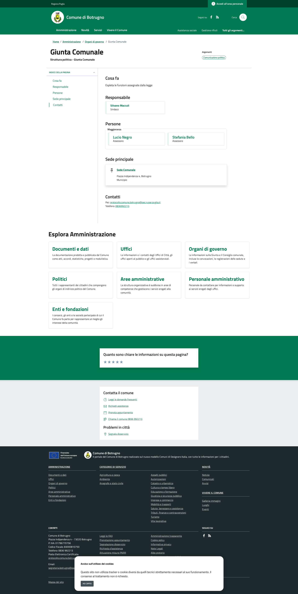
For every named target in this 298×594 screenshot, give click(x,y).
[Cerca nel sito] (243, 17)
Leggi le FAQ (106, 536)
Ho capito (87, 583)
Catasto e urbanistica (162, 483)
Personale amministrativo (62, 496)
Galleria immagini (211, 501)
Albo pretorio (158, 553)
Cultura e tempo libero (162, 487)
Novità (206, 467)
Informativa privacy (161, 544)
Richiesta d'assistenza (111, 548)
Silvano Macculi (119, 105)
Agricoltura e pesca (110, 475)
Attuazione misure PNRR (113, 553)
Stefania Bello (183, 137)
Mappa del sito (56, 582)
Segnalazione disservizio (112, 544)
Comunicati (208, 479)
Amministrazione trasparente (166, 536)
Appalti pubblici (159, 475)
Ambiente (105, 479)
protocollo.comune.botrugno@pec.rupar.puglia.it (135, 202)
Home (56, 41)
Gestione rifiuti (209, 30)
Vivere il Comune (212, 493)
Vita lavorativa (158, 521)
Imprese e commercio (162, 500)
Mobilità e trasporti (161, 504)
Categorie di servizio (113, 467)
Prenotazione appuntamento (115, 540)
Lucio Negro (122, 137)
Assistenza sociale (187, 30)
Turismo (155, 517)
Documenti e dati (57, 475)
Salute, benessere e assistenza (167, 508)
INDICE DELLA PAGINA (59, 72)
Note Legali (157, 548)
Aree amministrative (59, 492)
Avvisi (205, 483)
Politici (52, 487)
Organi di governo (94, 41)
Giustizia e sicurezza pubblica (166, 496)
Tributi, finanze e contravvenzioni (168, 512)
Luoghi (205, 505)
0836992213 (122, 206)
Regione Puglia (58, 3)
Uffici (51, 479)
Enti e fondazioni (57, 500)
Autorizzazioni (158, 479)
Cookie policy (158, 540)
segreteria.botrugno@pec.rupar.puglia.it (69, 568)
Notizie (206, 475)
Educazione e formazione (164, 492)
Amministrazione (72, 41)
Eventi (205, 509)
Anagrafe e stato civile (111, 483)
